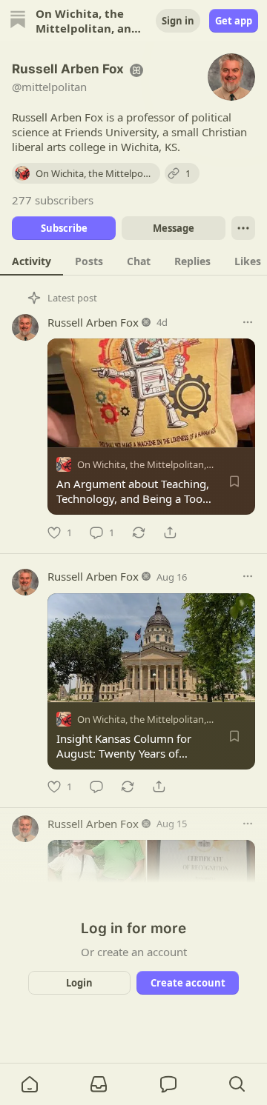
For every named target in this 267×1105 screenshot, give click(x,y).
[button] (30, 1084)
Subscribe (64, 228)
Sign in (178, 20)
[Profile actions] (243, 228)
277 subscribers (52, 200)
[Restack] (138, 532)
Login (79, 982)
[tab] (31, 261)
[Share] (169, 532)
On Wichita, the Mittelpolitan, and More (164, 464)
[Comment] (96, 786)
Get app (233, 20)
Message (173, 228)
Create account (188, 982)
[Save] (234, 481)
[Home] (18, 21)
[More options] (248, 322)
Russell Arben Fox (93, 322)
